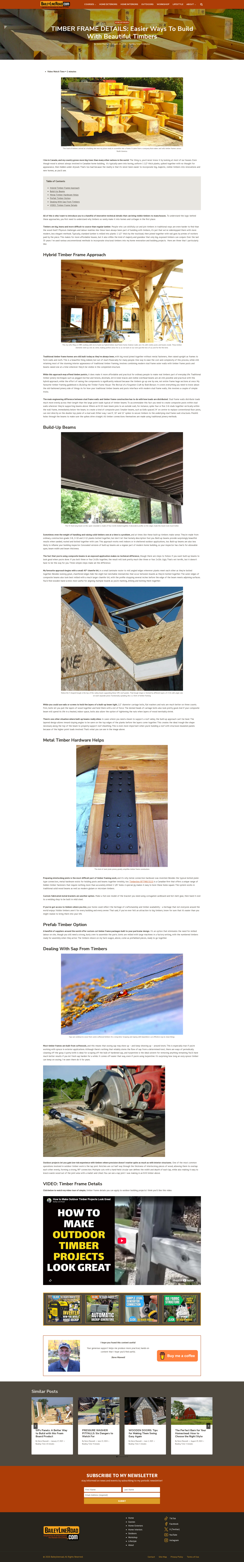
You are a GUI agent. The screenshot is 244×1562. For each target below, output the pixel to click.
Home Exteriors (122, 22)
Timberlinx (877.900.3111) (141, 881)
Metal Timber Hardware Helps (64, 194)
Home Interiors (135, 1529)
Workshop (132, 1537)
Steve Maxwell (103, 44)
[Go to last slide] (36, 1426)
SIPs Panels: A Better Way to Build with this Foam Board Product (51, 1433)
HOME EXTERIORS (108, 4)
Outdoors (132, 1533)
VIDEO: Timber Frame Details (63, 205)
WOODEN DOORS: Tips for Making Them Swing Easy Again (143, 1433)
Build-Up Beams (57, 191)
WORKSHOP (163, 4)
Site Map (163, 1557)
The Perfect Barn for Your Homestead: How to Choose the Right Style (190, 1433)
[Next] (208, 1426)
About (131, 1545)
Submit (122, 1500)
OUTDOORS (147, 4)
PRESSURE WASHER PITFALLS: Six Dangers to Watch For (97, 1433)
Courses (131, 1521)
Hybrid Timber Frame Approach (64, 188)
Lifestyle (132, 1541)
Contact (151, 1557)
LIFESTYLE (178, 4)
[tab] (117, 1456)
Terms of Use (193, 1557)
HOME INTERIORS (129, 4)
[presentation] (52, 1411)
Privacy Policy (177, 1557)
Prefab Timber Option (60, 198)
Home (131, 1518)
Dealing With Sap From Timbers (65, 201)
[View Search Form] (201, 4)
